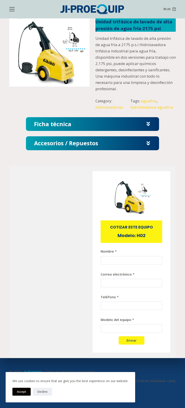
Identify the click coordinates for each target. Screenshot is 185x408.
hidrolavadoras (109, 107)
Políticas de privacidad (148, 381)
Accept (21, 392)
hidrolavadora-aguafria (151, 107)
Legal (171, 381)
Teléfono (110, 297)
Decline (42, 392)
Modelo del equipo (117, 319)
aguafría (149, 100)
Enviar (131, 340)
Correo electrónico (117, 274)
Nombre (109, 251)
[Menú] (12, 9)
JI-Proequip (33, 371)
